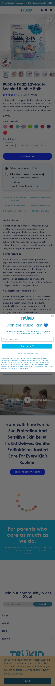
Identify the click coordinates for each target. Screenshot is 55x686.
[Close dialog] (53, 316)
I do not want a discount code (27, 353)
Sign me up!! (27, 346)
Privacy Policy (15, 369)
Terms (25, 369)
